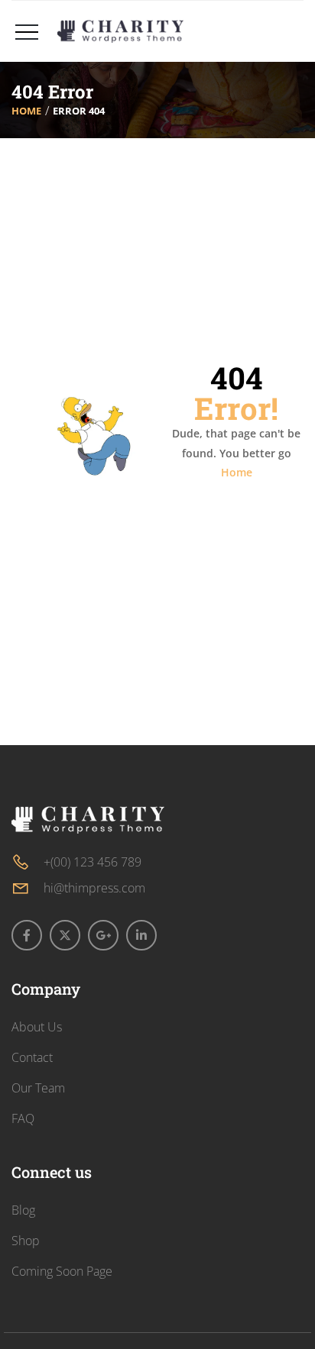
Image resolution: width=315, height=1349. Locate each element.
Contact (32, 1057)
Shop (25, 1240)
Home (26, 111)
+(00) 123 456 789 (92, 862)
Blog (23, 1210)
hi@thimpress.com (94, 887)
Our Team (38, 1088)
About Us (36, 1026)
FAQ (22, 1118)
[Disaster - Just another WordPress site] (120, 31)
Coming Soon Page (61, 1271)
